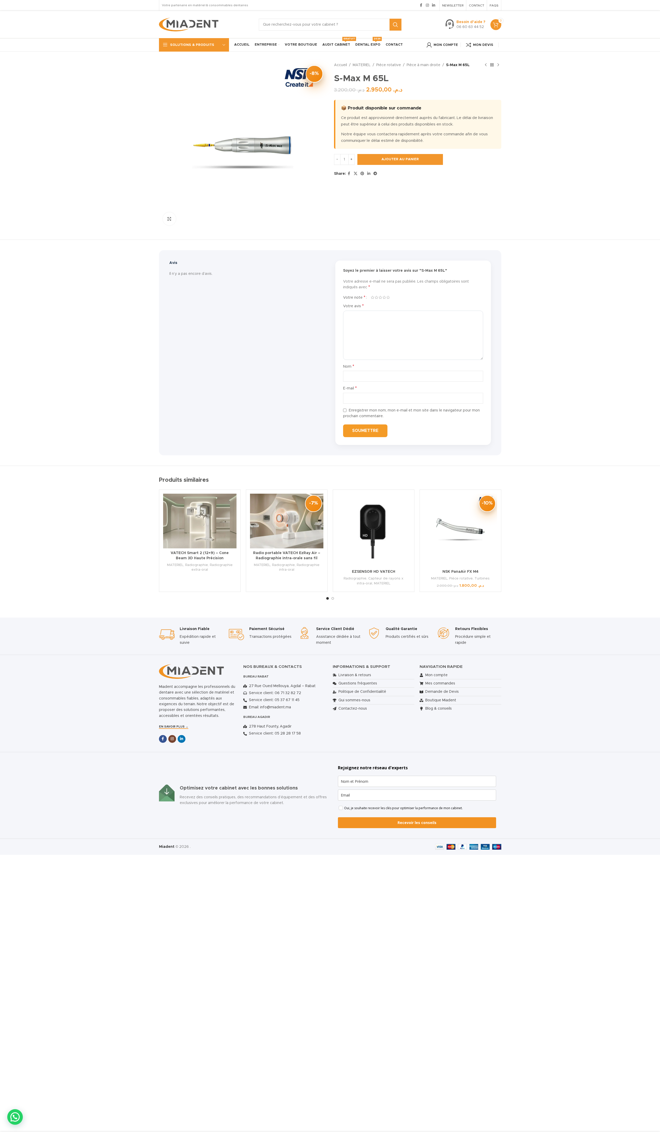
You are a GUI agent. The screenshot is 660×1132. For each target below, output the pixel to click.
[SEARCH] (395, 25)
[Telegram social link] (375, 173)
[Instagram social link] (427, 5)
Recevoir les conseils (417, 822)
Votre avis (353, 306)
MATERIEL (362, 65)
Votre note (354, 297)
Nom (348, 366)
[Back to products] (492, 65)
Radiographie (196, 565)
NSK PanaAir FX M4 (460, 572)
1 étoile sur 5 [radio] (372, 297)
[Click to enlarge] (169, 218)
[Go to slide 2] (332, 598)
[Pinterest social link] (362, 173)
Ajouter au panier (400, 159)
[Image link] (191, 671)
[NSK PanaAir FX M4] (460, 530)
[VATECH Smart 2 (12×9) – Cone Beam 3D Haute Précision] (200, 521)
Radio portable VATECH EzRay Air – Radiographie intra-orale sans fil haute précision (286, 558)
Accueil (340, 65)
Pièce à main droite (423, 65)
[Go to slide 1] (327, 598)
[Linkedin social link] (433, 5)
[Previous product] (486, 65)
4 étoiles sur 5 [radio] (384, 297)
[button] (15, 1117)
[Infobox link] (465, 24)
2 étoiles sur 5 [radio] (376, 297)
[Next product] (498, 65)
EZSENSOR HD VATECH (373, 572)
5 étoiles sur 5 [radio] (388, 297)
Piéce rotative (388, 65)
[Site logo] (189, 24)
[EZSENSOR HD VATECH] (373, 530)
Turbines (482, 578)
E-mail (350, 388)
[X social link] (355, 173)
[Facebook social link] (421, 5)
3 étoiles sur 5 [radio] (380, 297)
